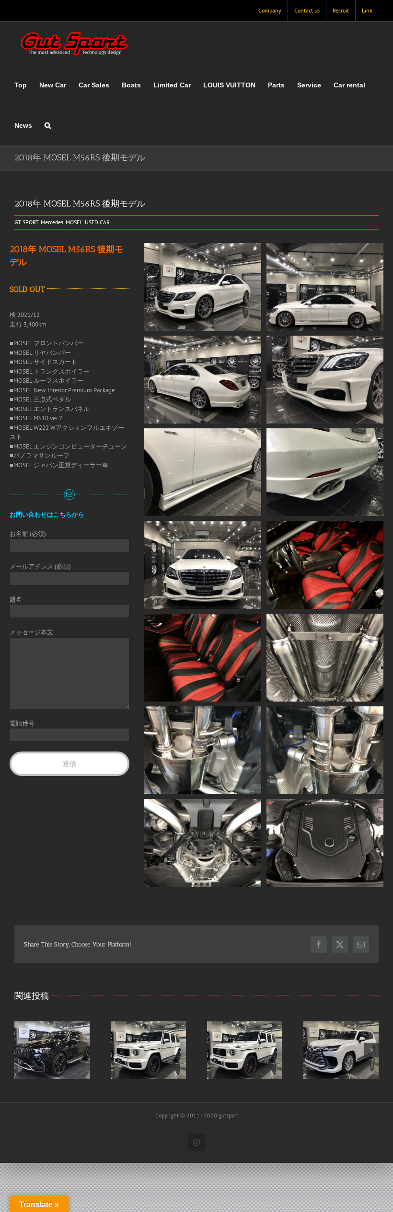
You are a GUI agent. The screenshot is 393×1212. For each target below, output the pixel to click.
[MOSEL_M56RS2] (325, 525)
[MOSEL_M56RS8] (203, 247)
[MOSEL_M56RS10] (325, 804)
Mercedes (52, 222)
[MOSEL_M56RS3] (203, 340)
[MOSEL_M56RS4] (325, 247)
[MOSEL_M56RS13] (325, 711)
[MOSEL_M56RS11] (203, 804)
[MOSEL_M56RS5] (203, 433)
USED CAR (97, 222)
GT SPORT (26, 222)
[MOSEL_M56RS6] (325, 340)
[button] (48, 125)
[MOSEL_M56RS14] (325, 618)
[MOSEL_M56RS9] (203, 618)
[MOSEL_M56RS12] (203, 711)
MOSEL (74, 222)
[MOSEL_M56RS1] (325, 433)
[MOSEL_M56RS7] (203, 525)
